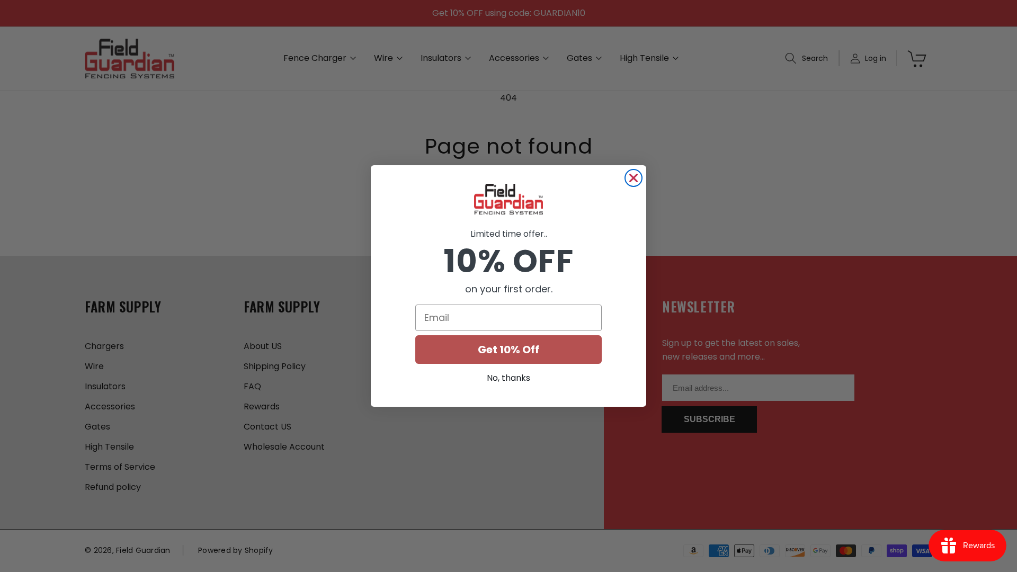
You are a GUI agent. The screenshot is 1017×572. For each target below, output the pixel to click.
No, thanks (508, 378)
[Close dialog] (633, 177)
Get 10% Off (508, 349)
